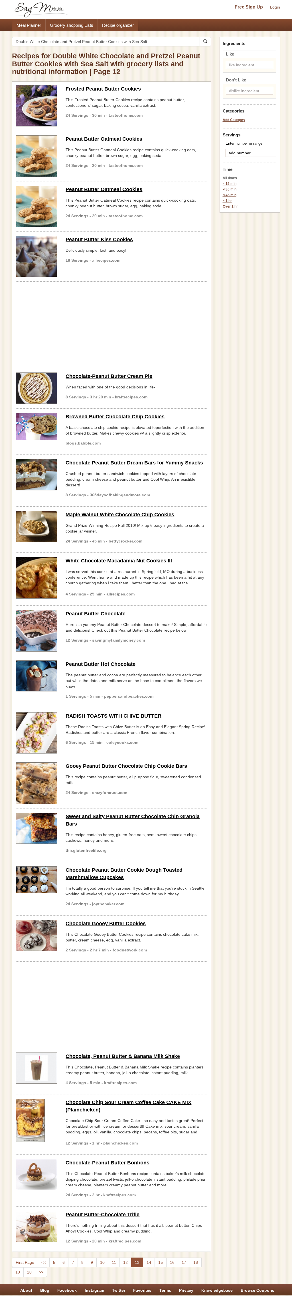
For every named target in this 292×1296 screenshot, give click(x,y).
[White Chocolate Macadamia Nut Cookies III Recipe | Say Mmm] (36, 577)
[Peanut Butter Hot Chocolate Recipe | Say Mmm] (36, 676)
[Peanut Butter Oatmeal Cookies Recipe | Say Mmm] (36, 156)
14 (149, 1262)
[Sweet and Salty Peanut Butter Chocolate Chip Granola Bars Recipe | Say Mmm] (36, 828)
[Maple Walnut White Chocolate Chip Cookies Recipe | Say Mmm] (36, 526)
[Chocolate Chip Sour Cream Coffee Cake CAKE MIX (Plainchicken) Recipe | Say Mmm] (36, 1120)
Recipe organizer (118, 25)
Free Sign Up (249, 7)
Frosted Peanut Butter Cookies (103, 89)
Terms (165, 1290)
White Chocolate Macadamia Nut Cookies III (119, 561)
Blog (44, 1290)
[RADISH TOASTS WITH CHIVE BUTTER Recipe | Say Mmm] (36, 733)
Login (275, 7)
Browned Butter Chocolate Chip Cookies (115, 416)
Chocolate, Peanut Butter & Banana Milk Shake (123, 1056)
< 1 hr (227, 201)
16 (172, 1262)
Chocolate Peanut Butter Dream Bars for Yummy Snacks (134, 463)
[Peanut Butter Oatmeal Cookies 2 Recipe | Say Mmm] (36, 206)
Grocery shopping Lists (71, 25)
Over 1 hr (230, 206)
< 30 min (229, 189)
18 (195, 1262)
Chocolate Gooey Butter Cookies (106, 923)
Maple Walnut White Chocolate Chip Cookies (120, 514)
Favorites (142, 1290)
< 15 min (229, 184)
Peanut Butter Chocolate (95, 614)
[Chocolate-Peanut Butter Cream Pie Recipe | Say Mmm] (36, 388)
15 (160, 1262)
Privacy (186, 1290)
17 (184, 1262)
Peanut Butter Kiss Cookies (99, 239)
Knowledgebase (217, 1290)
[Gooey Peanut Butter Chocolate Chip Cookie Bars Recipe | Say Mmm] (36, 783)
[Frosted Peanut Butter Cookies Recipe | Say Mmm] (36, 105)
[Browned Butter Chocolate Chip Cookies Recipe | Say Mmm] (36, 426)
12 (125, 1262)
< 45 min (229, 195)
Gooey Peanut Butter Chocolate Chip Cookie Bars (126, 766)
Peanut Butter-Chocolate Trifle (102, 1214)
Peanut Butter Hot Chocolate (100, 664)
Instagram (94, 1290)
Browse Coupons (257, 1290)
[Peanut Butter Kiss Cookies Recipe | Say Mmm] (36, 256)
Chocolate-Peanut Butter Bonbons (107, 1163)
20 (29, 1272)
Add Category (234, 120)
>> (41, 1272)
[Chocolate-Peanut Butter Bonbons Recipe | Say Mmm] (36, 1174)
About (26, 1290)
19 (17, 1272)
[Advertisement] (111, 324)
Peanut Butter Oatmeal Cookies (104, 139)
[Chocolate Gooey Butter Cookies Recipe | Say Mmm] (36, 935)
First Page (25, 1262)
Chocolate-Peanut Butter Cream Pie (109, 376)
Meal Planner (29, 25)
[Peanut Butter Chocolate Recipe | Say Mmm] (36, 630)
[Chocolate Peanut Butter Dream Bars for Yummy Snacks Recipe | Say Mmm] (36, 474)
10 (102, 1262)
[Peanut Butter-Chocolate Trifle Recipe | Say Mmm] (36, 1226)
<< (43, 1262)
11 (114, 1262)
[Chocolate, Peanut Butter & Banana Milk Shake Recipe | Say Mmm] (36, 1068)
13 (137, 1262)
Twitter (118, 1290)
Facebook (67, 1290)
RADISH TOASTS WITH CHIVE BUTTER (113, 716)
